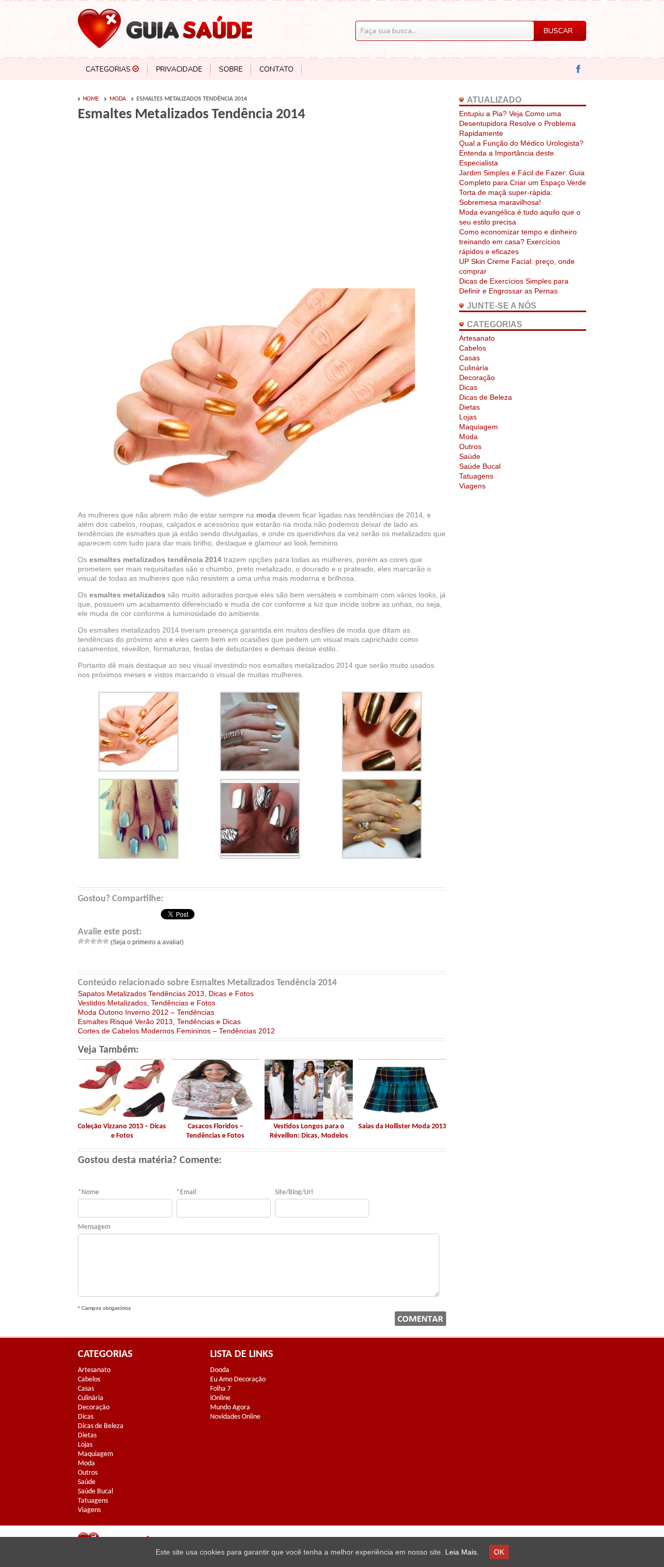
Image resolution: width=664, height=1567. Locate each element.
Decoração (477, 377)
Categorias (108, 69)
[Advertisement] (165, 208)
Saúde (469, 456)
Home (91, 99)
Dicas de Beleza (485, 397)
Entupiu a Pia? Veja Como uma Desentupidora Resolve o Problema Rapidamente (517, 123)
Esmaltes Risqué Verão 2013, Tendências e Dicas (159, 1021)
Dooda (219, 1370)
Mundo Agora (230, 1407)
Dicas (468, 387)
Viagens (472, 486)
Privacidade (179, 69)
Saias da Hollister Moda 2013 (402, 1126)
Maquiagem (478, 427)
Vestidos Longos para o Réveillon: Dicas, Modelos (309, 1131)
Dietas (469, 407)
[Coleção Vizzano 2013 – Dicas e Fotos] (122, 1117)
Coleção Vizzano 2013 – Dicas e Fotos (122, 1131)
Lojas (468, 417)
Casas (469, 358)
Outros (470, 446)
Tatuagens (476, 476)
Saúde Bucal (480, 466)
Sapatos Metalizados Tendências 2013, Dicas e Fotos (166, 993)
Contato (276, 69)
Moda (117, 99)
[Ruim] (87, 941)
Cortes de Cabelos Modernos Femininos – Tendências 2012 (176, 1031)
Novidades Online (235, 1417)
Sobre (231, 69)
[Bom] (99, 941)
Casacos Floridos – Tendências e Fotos (215, 1131)
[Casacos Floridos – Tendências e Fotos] (215, 1117)
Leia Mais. (462, 1552)
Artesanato (477, 338)
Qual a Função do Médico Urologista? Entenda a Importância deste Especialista (521, 153)
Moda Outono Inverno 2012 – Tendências (146, 1012)
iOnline (220, 1398)
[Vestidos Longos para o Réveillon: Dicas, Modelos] (309, 1117)
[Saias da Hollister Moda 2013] (402, 1117)
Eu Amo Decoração (238, 1379)
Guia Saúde (165, 28)
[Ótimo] (106, 941)
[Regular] (93, 941)
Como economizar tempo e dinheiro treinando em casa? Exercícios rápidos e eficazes (518, 242)
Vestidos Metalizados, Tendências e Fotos (146, 1003)
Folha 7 (220, 1389)
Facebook (578, 69)
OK (499, 1552)
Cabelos (472, 348)
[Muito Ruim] (81, 941)
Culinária (473, 367)
